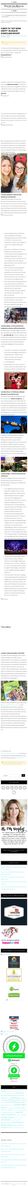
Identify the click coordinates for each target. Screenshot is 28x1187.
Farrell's (9, 1098)
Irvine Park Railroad (11, 1102)
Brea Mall (3, 1091)
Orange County (7, 1117)
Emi (22, 1095)
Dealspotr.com (14, 1081)
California (12, 36)
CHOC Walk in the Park (15, 1091)
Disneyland (20, 1093)
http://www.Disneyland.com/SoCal (11, 705)
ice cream (3, 1102)
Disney (17, 36)
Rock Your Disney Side (19, 1117)
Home (3, 15)
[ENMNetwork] (14, 975)
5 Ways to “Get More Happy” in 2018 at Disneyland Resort (11, 31)
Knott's (12, 1105)
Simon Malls (5, 1120)
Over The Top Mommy (16, 1184)
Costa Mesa (22, 1091)
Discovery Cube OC (4, 1093)
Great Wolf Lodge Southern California (16, 1100)
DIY (19, 1095)
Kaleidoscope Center (7, 1105)
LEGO (14, 1112)
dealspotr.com (14, 1063)
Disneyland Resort (6, 1095)
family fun (4, 1098)
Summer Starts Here (14, 1120)
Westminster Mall (21, 1127)
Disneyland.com (19, 758)
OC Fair (24, 1115)
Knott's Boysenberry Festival (11, 1108)
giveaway (15, 1098)
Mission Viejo (19, 1115)
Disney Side (16, 1095)
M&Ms (16, 1115)
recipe (14, 1117)
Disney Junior (13, 1093)
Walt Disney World (15, 1127)
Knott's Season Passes (17, 1110)
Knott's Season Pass (8, 1110)
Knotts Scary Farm (7, 1112)
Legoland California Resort (12, 1113)
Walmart (10, 1127)
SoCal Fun (3, 37)
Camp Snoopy (8, 1091)
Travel (8, 37)
